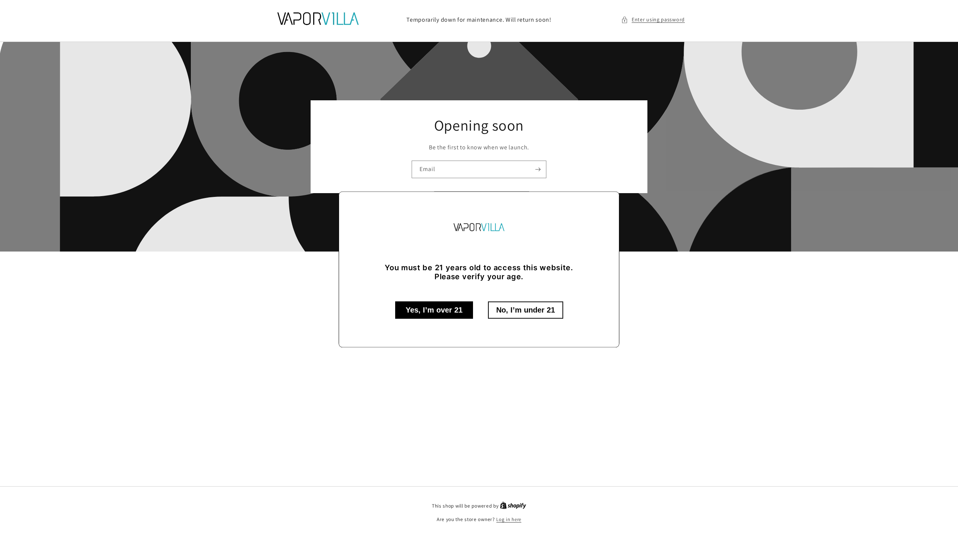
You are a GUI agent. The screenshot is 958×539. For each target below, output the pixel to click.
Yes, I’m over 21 (434, 310)
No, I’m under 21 (525, 310)
